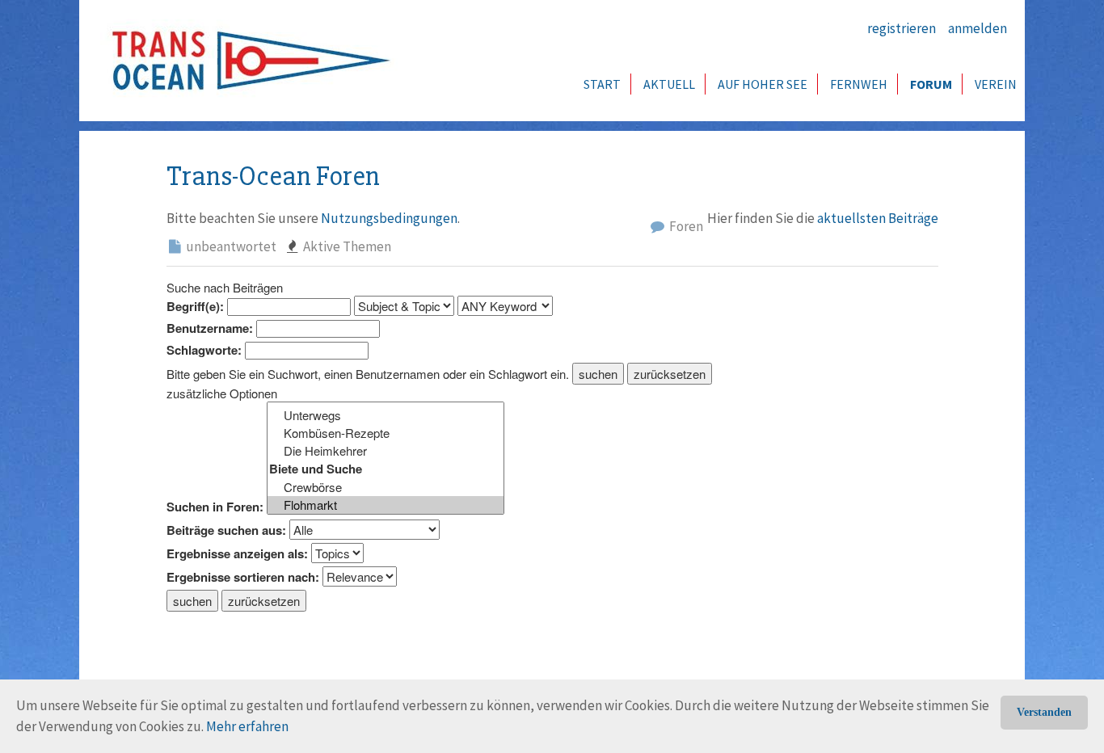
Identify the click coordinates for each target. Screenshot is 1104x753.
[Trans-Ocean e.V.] (245, 60)
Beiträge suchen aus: (226, 530)
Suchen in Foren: (214, 506)
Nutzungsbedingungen (389, 218)
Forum (931, 84)
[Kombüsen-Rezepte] (386, 433)
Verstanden (1044, 712)
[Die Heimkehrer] (386, 451)
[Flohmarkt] (386, 505)
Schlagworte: (204, 350)
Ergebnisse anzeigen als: (237, 553)
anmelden (977, 28)
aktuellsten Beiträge (877, 218)
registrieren (901, 28)
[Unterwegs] (386, 415)
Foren (685, 226)
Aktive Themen (346, 246)
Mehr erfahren (247, 726)
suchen (598, 373)
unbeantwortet (229, 246)
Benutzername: (209, 328)
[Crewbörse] (386, 487)
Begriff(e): (195, 306)
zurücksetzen (670, 373)
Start (602, 84)
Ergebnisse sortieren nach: (242, 577)
